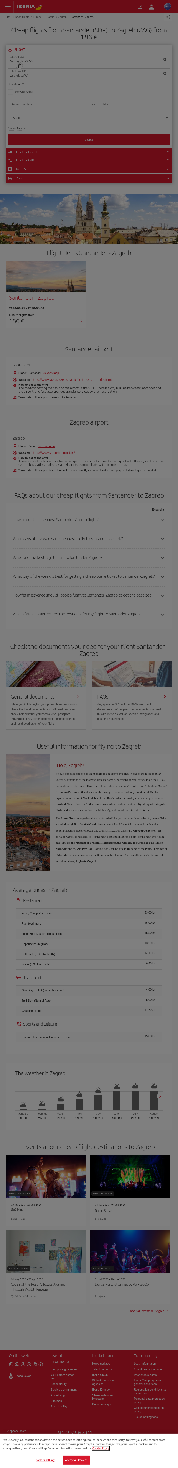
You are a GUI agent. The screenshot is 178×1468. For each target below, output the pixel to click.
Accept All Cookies (76, 1460)
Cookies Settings (45, 1460)
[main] (89, 1451)
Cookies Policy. (100, 1448)
